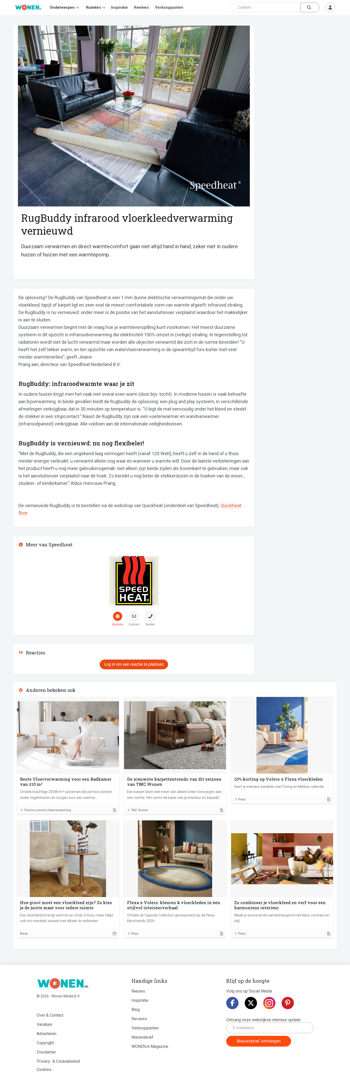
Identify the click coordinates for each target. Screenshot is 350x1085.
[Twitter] (251, 1003)
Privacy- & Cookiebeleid (58, 1061)
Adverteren (46, 1033)
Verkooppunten (169, 7)
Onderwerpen (62, 7)
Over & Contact (50, 1015)
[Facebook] (232, 1003)
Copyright (45, 1042)
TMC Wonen (139, 810)
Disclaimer (46, 1052)
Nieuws (138, 991)
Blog (135, 1009)
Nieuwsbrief (142, 1037)
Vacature (44, 1024)
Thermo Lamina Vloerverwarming (47, 810)
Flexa (241, 799)
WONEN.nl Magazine (149, 1046)
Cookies (44, 1069)
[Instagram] (269, 1003)
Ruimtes (93, 7)
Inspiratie (119, 7)
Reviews (141, 7)
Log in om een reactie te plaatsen (134, 664)
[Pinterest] (288, 1003)
